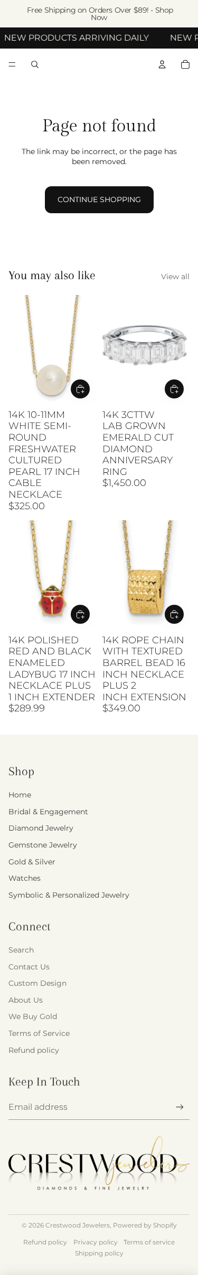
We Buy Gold (32, 1016)
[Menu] (12, 65)
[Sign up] (180, 1107)
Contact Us (29, 967)
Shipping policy (99, 1253)
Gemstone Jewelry (42, 845)
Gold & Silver (31, 862)
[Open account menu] (162, 64)
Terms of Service (39, 1033)
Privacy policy (95, 1242)
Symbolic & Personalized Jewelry (68, 895)
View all (175, 276)
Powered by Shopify (145, 1225)
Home (19, 795)
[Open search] (34, 64)
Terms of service (149, 1242)
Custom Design (37, 983)
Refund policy (33, 1050)
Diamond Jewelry (40, 828)
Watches (24, 878)
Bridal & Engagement (48, 811)
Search (21, 950)
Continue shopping (99, 199)
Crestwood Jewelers (77, 1225)
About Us (25, 1000)
